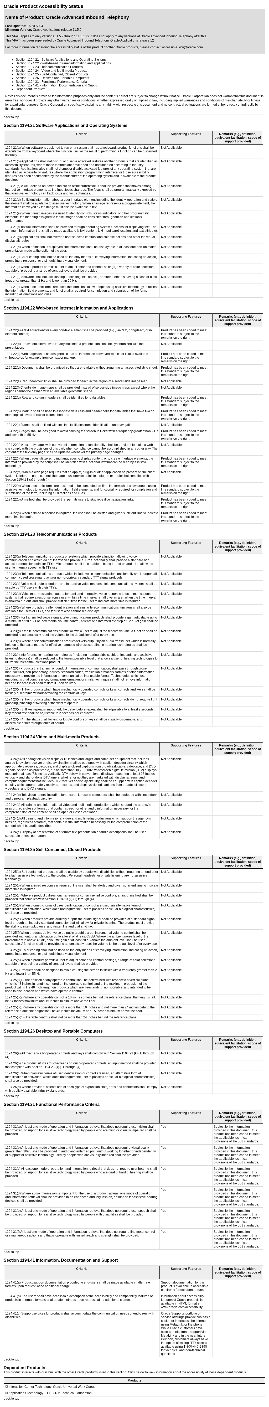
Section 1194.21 (27, 59)
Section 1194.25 (27, 74)
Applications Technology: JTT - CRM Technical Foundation (50, 1393)
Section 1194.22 (27, 63)
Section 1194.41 (27, 85)
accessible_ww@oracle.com (182, 47)
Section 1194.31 (27, 82)
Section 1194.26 (27, 78)
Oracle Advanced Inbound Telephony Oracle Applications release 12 (105, 40)
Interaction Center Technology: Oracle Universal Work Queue (52, 1387)
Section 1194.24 (27, 71)
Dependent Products (30, 89)
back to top (11, 117)
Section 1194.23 (27, 67)
